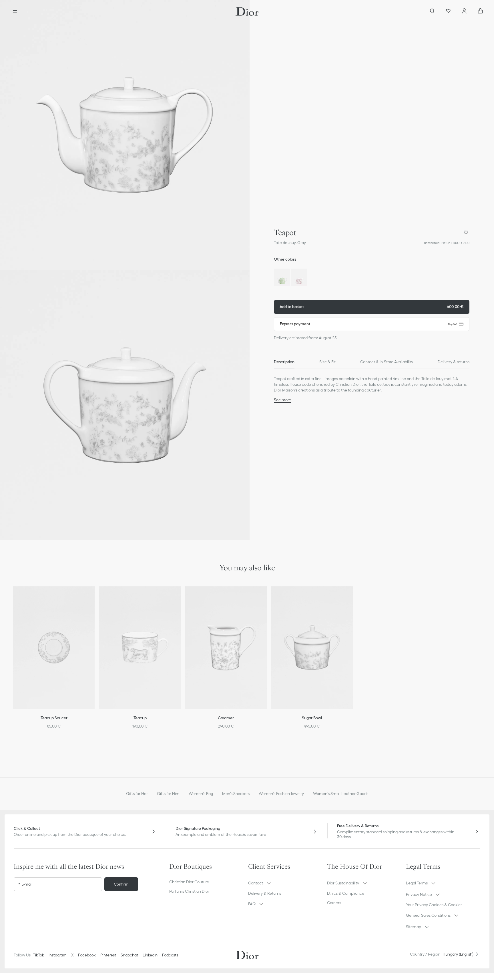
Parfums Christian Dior (189, 891)
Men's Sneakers (236, 793)
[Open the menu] (15, 11)
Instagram (58, 955)
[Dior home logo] (247, 11)
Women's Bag (201, 793)
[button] (125, 135)
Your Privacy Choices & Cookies (434, 904)
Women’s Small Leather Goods (340, 793)
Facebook (87, 955)
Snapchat (129, 955)
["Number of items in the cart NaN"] (480, 11)
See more (282, 399)
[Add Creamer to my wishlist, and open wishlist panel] (266, 597)
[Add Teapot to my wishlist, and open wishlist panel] (466, 232)
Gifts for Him (168, 793)
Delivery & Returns (264, 893)
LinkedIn (150, 955)
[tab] (284, 362)
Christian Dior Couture (189, 882)
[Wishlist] (448, 11)
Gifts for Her (137, 793)
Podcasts (170, 955)
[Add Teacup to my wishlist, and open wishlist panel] (180, 597)
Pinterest (108, 955)
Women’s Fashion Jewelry (281, 793)
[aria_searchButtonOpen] (432, 11)
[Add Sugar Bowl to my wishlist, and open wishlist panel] (352, 597)
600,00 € (372, 306)
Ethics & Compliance (345, 893)
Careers (334, 902)
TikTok (38, 955)
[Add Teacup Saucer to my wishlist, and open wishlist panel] (94, 597)
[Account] (464, 11)
